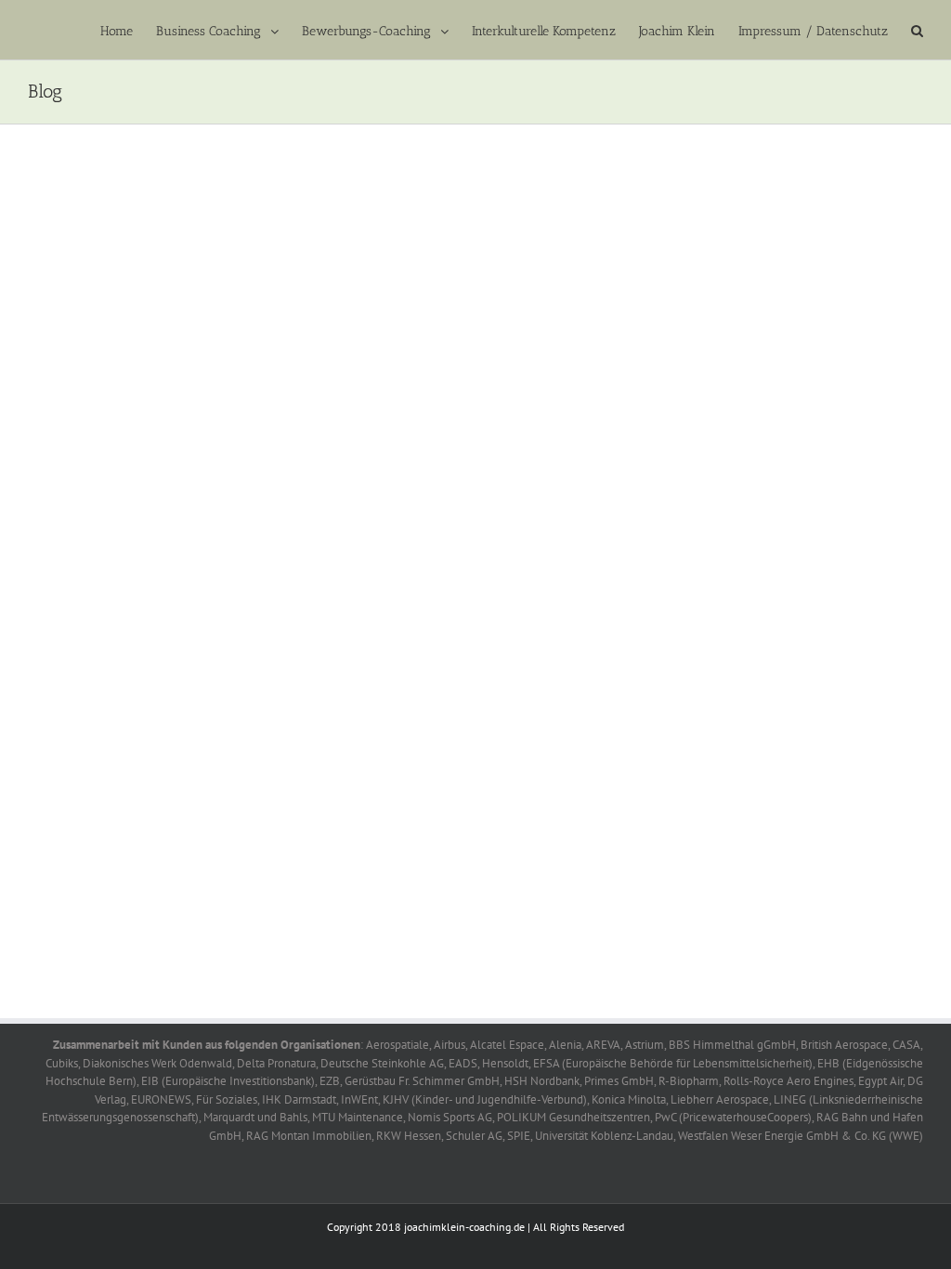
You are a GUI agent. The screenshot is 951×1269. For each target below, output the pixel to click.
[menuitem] (128, 29)
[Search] (917, 29)
